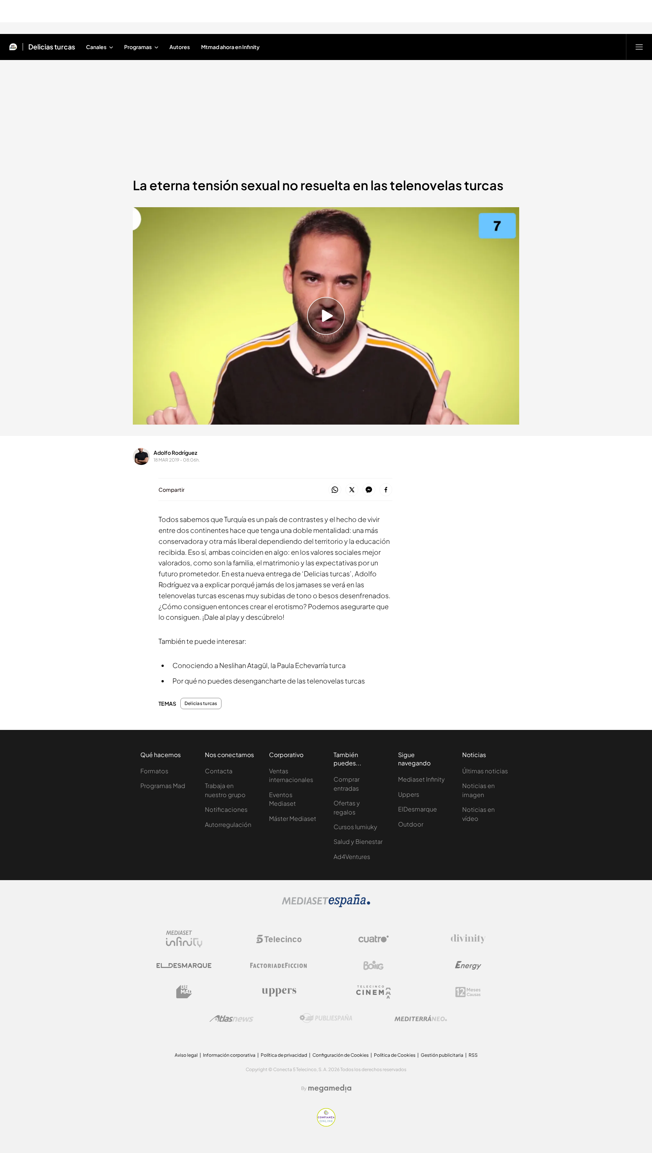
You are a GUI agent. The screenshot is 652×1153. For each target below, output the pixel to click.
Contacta (218, 771)
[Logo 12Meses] (468, 992)
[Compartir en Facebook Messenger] (368, 490)
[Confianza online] (326, 1124)
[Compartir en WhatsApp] (334, 490)
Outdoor (410, 824)
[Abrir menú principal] (639, 47)
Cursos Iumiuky (355, 827)
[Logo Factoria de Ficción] (279, 965)
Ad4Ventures (352, 857)
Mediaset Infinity (421, 779)
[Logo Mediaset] (326, 905)
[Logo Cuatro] (373, 939)
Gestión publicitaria (442, 1055)
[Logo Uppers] (279, 991)
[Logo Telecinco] (278, 939)
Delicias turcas (51, 46)
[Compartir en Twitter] (351, 490)
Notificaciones (226, 809)
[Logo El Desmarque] (184, 965)
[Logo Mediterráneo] (420, 1018)
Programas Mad (162, 786)
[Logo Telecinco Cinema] (373, 992)
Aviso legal (186, 1055)
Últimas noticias (485, 771)
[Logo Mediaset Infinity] (184, 939)
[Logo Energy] (468, 965)
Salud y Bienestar (358, 841)
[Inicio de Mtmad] (13, 47)
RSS (473, 1055)
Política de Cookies (394, 1055)
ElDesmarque (417, 809)
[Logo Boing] (373, 965)
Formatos (154, 771)
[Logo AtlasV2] (231, 1018)
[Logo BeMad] (184, 991)
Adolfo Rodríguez (175, 452)
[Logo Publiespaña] (326, 1018)
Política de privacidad (284, 1055)
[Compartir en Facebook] (385, 490)
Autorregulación (228, 824)
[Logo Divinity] (468, 939)
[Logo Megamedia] (329, 1088)
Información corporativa (229, 1055)
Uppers (408, 794)
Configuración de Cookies (340, 1055)
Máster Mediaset (292, 818)
